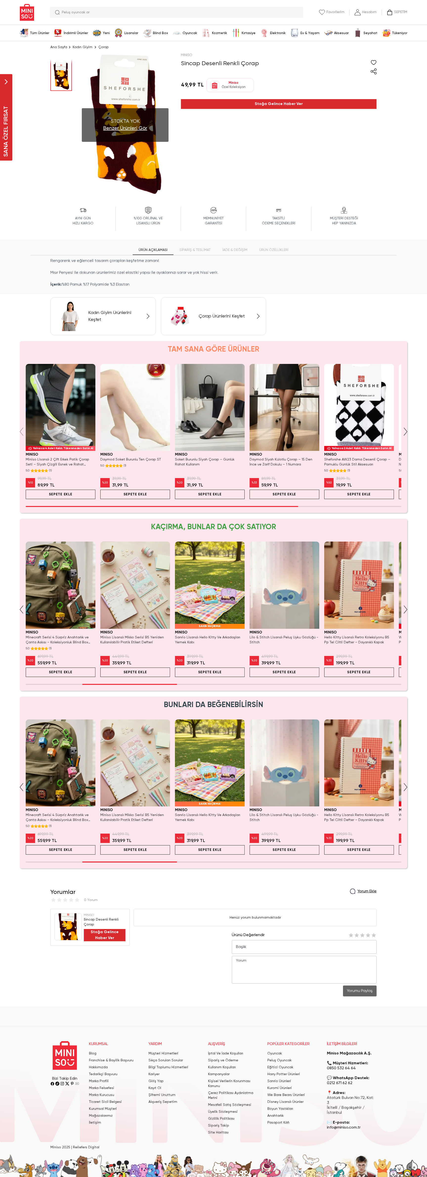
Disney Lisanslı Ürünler (285, 1102)
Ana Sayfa (58, 47)
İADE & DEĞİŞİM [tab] (234, 250)
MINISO (186, 55)
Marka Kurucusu (101, 1095)
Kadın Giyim (82, 47)
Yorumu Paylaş (360, 991)
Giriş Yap (156, 1081)
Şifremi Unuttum (162, 1095)
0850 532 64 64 (341, 1068)
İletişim (95, 1122)
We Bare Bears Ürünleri (286, 1095)
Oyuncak (274, 1053)
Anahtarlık (275, 1115)
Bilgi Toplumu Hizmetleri (168, 1067)
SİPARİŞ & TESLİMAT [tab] (195, 250)
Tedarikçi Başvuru (103, 1074)
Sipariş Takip (218, 1125)
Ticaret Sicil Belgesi (105, 1102)
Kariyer (154, 1074)
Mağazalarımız (101, 1115)
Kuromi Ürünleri (279, 1088)
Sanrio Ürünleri (279, 1081)
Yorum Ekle (367, 891)
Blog (92, 1053)
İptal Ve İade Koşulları (225, 1053)
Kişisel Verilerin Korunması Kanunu (229, 1083)
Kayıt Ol (155, 1088)
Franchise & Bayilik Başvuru (111, 1060)
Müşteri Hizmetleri (163, 1053)
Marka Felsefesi (101, 1088)
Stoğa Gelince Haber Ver (279, 104)
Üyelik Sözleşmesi (223, 1112)
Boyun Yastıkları (280, 1109)
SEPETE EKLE (60, 494)
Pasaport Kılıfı (278, 1122)
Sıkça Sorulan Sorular (166, 1060)
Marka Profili (99, 1081)
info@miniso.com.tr (344, 1128)
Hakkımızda (98, 1067)
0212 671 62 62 (339, 1083)
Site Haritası (218, 1132)
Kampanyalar (219, 1074)
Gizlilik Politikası (221, 1118)
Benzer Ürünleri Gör (125, 128)
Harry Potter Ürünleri (283, 1074)
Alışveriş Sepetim (163, 1102)
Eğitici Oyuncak (280, 1067)
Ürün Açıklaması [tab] (153, 250)
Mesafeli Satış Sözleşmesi (229, 1105)
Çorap (103, 47)
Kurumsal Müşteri (103, 1109)
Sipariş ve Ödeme (223, 1060)
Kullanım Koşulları (222, 1067)
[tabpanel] (213, 272)
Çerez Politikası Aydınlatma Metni (230, 1095)
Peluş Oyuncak (279, 1060)
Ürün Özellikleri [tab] (273, 250)
